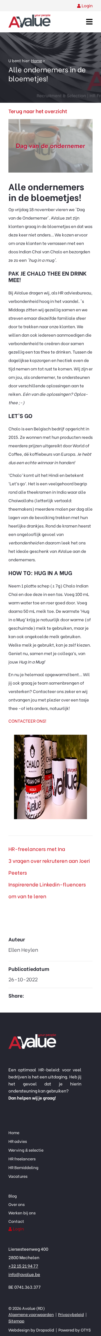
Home (36, 60)
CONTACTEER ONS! (27, 721)
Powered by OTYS (74, 1330)
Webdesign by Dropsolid (31, 1330)
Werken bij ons (22, 1213)
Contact (16, 1221)
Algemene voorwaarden (31, 1314)
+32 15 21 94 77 (23, 1266)
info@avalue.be (24, 1274)
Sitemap (16, 1321)
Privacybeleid (71, 1314)
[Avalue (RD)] (29, 21)
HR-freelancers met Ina (36, 848)
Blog (12, 1196)
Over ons (16, 1204)
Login (87, 5)
